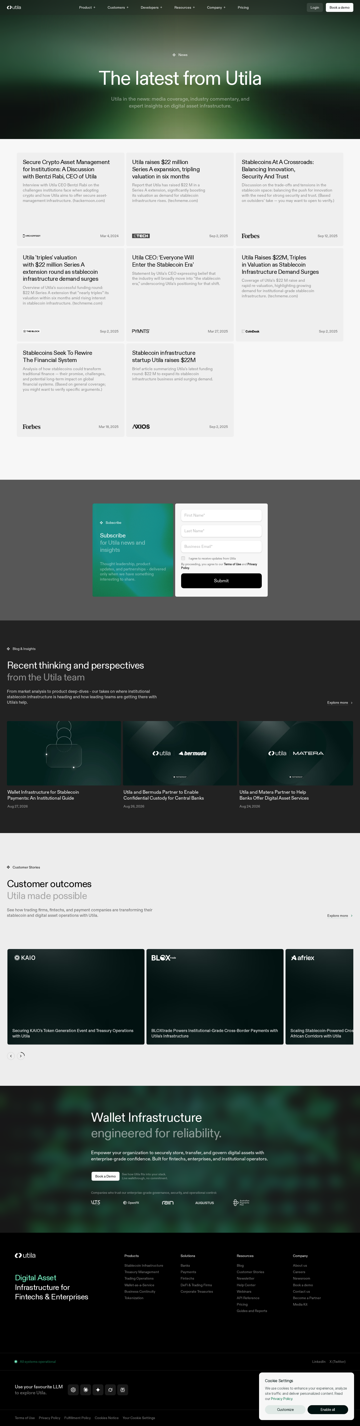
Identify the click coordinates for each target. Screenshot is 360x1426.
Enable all (328, 1409)
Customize (285, 1409)
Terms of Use (232, 564)
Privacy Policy (281, 1399)
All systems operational (38, 1361)
